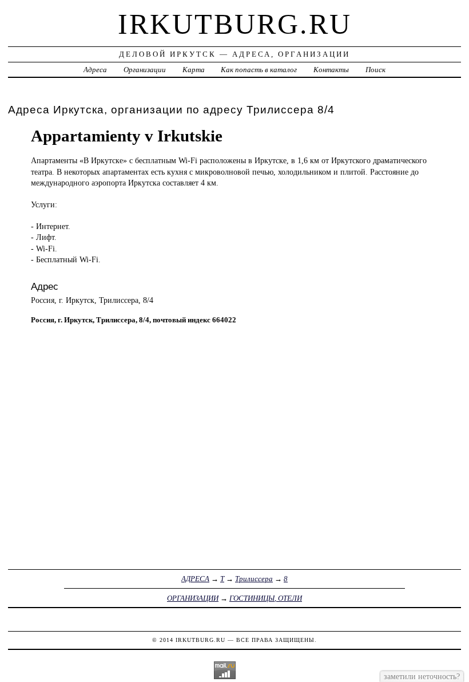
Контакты (331, 69)
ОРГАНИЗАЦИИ (192, 598)
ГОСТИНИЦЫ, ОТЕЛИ (265, 598)
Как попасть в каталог (259, 69)
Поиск (375, 69)
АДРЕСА (195, 578)
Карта (193, 69)
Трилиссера (254, 578)
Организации (145, 69)
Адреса (95, 69)
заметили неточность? (422, 676)
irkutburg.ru (235, 24)
